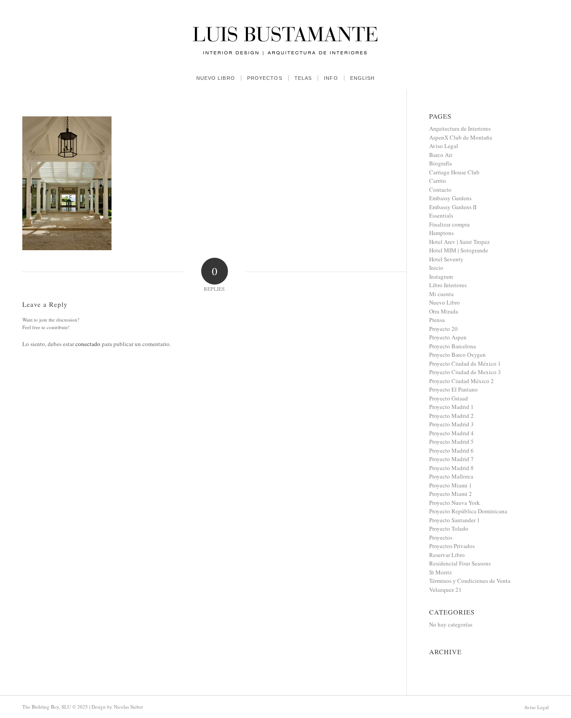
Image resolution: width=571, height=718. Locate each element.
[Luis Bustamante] (285, 33)
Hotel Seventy (446, 259)
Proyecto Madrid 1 (451, 407)
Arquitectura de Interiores (460, 128)
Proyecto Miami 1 (450, 485)
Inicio (436, 268)
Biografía (440, 163)
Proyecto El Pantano (453, 389)
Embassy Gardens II (452, 207)
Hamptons (441, 233)
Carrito (437, 181)
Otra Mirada (443, 311)
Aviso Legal (443, 146)
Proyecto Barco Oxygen (457, 355)
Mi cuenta (441, 294)
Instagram (441, 276)
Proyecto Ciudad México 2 (461, 381)
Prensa (437, 320)
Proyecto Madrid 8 (451, 468)
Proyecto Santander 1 (454, 520)
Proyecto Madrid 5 (451, 441)
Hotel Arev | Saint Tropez (459, 242)
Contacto (440, 190)
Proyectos (440, 537)
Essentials (441, 215)
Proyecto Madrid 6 (451, 450)
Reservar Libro (447, 555)
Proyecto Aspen (448, 337)
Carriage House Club (454, 172)
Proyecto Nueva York (454, 503)
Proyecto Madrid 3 (451, 424)
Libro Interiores (448, 285)
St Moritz (440, 572)
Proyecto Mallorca (451, 476)
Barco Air (440, 155)
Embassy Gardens (450, 198)
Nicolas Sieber (128, 706)
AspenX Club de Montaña (460, 137)
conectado (87, 344)
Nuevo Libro (444, 302)
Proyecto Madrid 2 (451, 416)
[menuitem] (215, 78)
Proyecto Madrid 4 (451, 433)
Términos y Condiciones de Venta (469, 581)
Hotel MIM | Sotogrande (458, 250)
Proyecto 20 (443, 329)
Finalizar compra (449, 224)
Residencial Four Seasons (460, 563)
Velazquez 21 (445, 590)
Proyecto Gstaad (448, 398)
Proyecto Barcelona (452, 346)
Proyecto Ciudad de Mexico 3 (465, 372)
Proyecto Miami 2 (450, 494)
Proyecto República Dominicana (468, 511)
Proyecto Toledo (448, 528)
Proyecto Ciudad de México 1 (465, 363)
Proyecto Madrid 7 (451, 459)
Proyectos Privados (452, 546)
